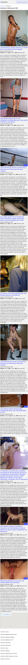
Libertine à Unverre (5, 659)
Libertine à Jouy (4, 648)
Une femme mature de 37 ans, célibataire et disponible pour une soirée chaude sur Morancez (13, 120)
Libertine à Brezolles (6, 642)
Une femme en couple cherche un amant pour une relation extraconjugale (14, 48)
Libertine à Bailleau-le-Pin (7, 640)
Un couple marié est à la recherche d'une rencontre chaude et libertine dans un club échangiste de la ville (12, 218)
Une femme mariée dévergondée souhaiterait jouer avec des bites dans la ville (13, 410)
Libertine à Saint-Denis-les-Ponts (9, 653)
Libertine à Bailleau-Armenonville (9, 634)
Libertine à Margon (5, 650)
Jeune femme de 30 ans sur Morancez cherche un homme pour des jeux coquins (13, 169)
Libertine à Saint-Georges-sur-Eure (9, 656)
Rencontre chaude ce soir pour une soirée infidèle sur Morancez (12, 581)
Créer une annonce (22, 2)
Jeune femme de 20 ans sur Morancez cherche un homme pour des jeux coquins (13, 363)
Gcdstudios (3, 2)
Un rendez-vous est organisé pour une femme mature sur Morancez (13, 294)
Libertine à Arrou (5, 631)
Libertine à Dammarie (6, 645)
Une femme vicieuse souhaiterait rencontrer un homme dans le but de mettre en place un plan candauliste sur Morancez (13, 528)
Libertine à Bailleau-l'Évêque (7, 637)
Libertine (2, 6)
